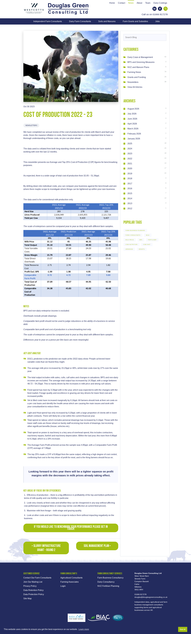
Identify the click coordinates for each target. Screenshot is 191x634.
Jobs (157, 21)
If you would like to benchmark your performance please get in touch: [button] (71, 528)
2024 (129, 149)
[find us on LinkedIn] (154, 9)
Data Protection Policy (33, 594)
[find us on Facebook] (160, 9)
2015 (129, 193)
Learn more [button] (83, 629)
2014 (129, 198)
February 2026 (134, 134)
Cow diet (146, 244)
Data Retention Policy (33, 590)
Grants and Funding (136, 77)
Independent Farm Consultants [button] (47, 21)
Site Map (27, 598)
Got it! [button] (183, 629)
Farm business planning (135, 230)
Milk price (130, 240)
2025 (129, 143)
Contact (121, 3)
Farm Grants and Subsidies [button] (135, 21)
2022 (129, 159)
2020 (129, 168)
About (139, 3)
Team (147, 3)
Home (112, 3)
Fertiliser (152, 240)
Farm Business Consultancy (110, 578)
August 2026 (133, 109)
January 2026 (133, 139)
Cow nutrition (131, 244)
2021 (129, 163)
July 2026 (131, 114)
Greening (129, 249)
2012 (129, 208)
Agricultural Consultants (71, 578)
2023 (129, 153)
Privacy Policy (30, 586)
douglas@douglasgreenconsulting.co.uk (150, 597)
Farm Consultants (133, 235)
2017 (129, 183)
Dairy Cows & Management (140, 57)
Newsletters (31, 125)
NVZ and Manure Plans (138, 67)
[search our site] (166, 9)
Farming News (134, 72)
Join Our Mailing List (32, 582)
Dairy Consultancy (105, 582)
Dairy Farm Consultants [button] (80, 21)
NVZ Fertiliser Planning (108, 586)
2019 (129, 173)
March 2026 (132, 129)
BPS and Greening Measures (140, 62)
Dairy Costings (160, 3)
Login (63, 586)
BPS (141, 240)
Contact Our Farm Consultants (37, 578)
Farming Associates (69, 582)
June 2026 (132, 119)
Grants (142, 249)
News (131, 3)
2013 (129, 203)
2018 (129, 178)
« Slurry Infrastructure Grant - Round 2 (46, 548)
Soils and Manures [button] (107, 21)
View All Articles (134, 87)
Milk (147, 235)
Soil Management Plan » (97, 546)
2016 (129, 188)
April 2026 (132, 124)
